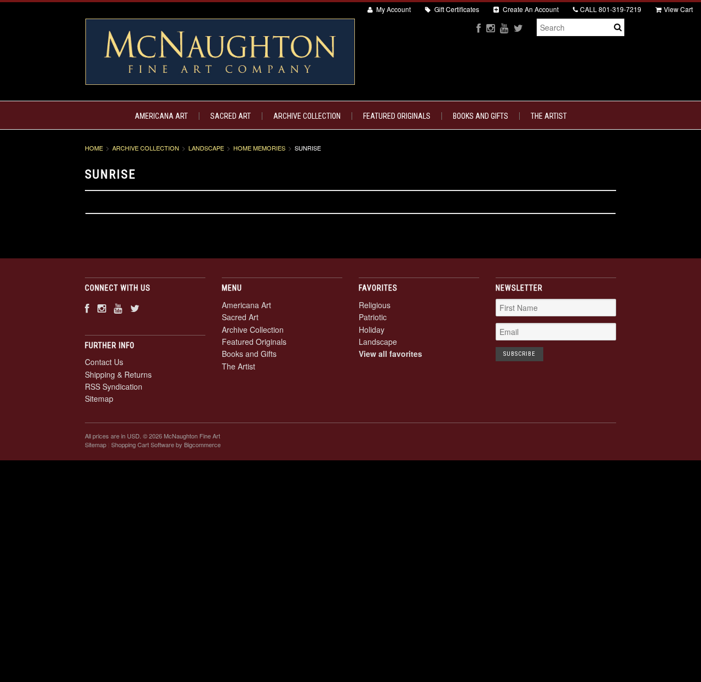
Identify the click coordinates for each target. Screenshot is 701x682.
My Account (393, 9)
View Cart (678, 9)
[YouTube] (504, 28)
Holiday (371, 329)
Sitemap (99, 398)
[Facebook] (478, 28)
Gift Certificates (456, 9)
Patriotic (373, 316)
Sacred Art (230, 116)
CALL (610, 9)
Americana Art (161, 116)
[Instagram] (490, 28)
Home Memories (259, 147)
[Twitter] (518, 28)
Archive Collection (307, 116)
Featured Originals (396, 116)
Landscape (206, 147)
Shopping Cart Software (142, 444)
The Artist (549, 116)
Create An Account (530, 9)
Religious (374, 304)
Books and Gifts (480, 116)
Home (94, 147)
